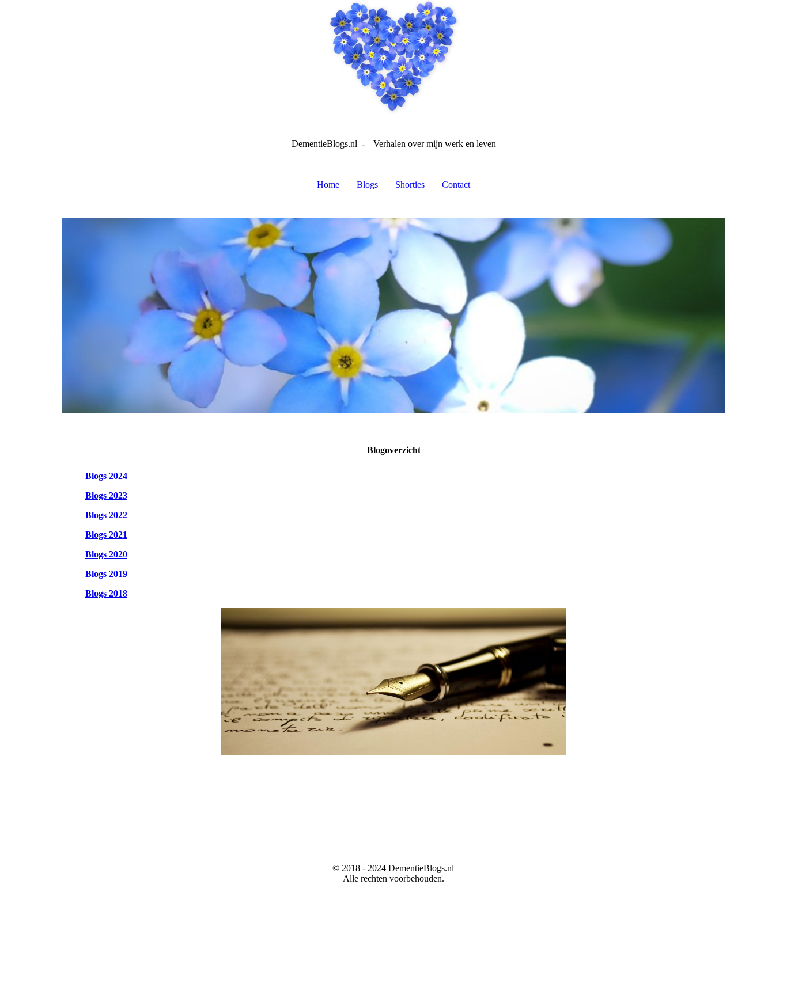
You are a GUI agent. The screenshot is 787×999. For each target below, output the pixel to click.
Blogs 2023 (106, 495)
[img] (393, 57)
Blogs (367, 184)
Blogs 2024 (106, 476)
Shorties (410, 184)
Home (328, 184)
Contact (456, 184)
